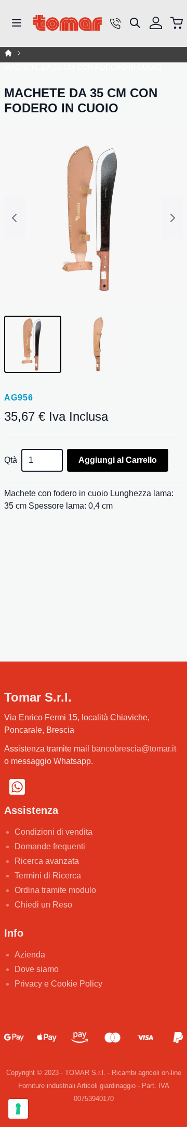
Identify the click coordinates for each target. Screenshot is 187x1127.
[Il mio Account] (156, 23)
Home (8, 53)
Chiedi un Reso (43, 904)
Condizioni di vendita (53, 831)
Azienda (30, 954)
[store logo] (67, 23)
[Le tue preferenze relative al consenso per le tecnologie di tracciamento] (18, 1109)
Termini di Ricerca (48, 875)
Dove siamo (37, 969)
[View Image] (32, 344)
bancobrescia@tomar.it (133, 748)
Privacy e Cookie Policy (58, 983)
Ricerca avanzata (47, 861)
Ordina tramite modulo (55, 890)
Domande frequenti (50, 846)
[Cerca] (135, 23)
